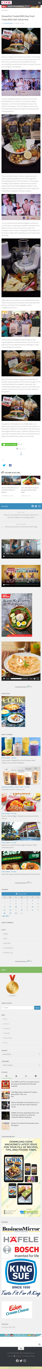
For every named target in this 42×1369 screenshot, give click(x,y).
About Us (6, 1024)
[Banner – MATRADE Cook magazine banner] (21, 6)
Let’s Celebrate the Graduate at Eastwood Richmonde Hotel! (29, 490)
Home (5, 1019)
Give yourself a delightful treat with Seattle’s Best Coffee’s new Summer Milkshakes (18, 761)
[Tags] (36, 1076)
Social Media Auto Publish (14, 1367)
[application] (21, 661)
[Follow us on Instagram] (39, 506)
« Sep (3, 916)
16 (16, 907)
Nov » (8, 916)
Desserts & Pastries (8, 787)
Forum (5, 1043)
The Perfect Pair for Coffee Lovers (13, 789)
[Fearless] (17, 636)
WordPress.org (8, 953)
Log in (5, 938)
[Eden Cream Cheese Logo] (17, 1318)
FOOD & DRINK (6, 758)
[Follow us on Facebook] (33, 506)
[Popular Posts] (16, 1076)
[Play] (4, 679)
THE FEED (4, 10)
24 (22, 910)
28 (4, 913)
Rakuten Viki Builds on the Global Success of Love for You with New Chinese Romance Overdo (25, 1105)
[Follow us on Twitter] (36, 506)
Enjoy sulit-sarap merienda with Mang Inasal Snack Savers (21, 874)
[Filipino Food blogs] (13, 996)
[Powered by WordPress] (14, 1356)
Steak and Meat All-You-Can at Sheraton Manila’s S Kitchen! (10, 490)
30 (16, 913)
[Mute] (35, 679)
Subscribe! (6, 1033)
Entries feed (6, 943)
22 (10, 910)
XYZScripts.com (30, 1367)
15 (10, 907)
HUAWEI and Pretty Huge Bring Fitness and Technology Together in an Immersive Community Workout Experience (25, 1115)
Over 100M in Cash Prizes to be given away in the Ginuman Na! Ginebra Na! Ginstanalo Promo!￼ (25, 1084)
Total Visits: (5, 1327)
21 (4, 910)
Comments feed (8, 948)
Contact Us (6, 1028)
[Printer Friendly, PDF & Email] (9, 444)
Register (5, 934)
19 (32, 907)
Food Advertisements (20, 687)
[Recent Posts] (6, 1076)
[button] (21, 661)
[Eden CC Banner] (21, 1336)
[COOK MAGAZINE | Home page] (8, 2)
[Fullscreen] (38, 679)
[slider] (19, 678)
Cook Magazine (8, 23)
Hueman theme (30, 1356)
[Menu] (39, 2)
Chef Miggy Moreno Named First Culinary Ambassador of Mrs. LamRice (24, 1094)
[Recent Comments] (26, 1076)
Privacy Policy (7, 1038)
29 (10, 913)
